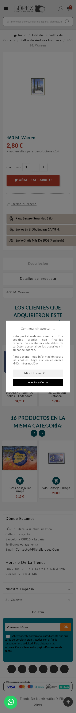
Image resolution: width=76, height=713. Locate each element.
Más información (38, 373)
